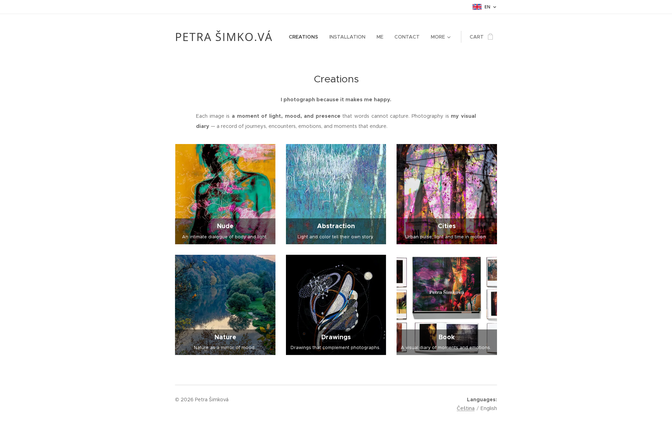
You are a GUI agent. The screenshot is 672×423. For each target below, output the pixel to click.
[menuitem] (305, 37)
